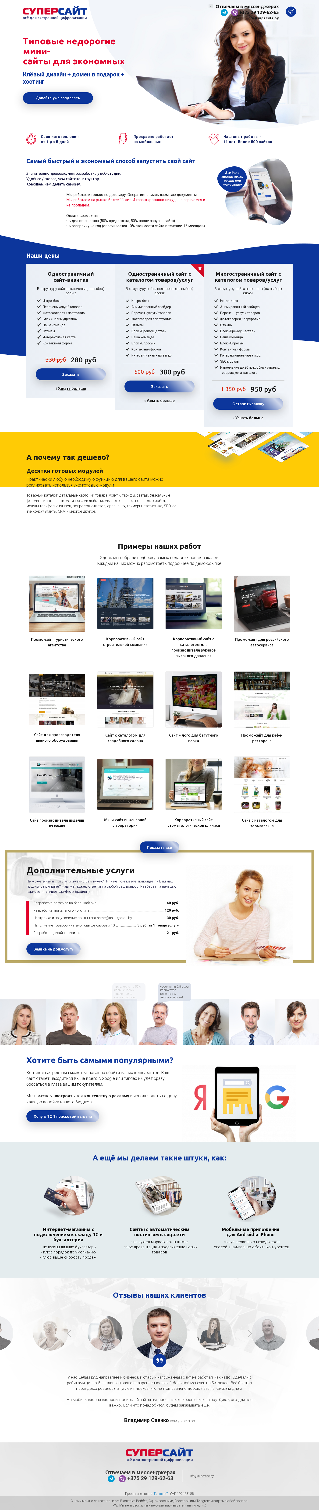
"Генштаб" (160, 1494)
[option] (23, 1022)
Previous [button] (70, 1333)
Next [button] (249, 1333)
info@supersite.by (263, 18)
